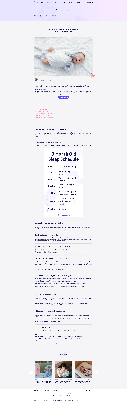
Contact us (35, 400)
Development (46, 400)
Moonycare (76, 92)
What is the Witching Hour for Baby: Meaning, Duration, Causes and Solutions (65, 400)
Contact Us (78, 2)
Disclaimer (59, 404)
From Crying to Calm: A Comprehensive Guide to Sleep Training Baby (64, 395)
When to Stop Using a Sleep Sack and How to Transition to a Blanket (83, 382)
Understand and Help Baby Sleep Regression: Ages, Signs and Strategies (64, 393)
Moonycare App (36, 393)
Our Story (70, 2)
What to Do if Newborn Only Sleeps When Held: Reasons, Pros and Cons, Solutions (63, 382)
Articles (63, 2)
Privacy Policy (67, 404)
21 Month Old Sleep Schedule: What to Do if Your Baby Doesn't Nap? (43, 382)
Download (56, 2)
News (44, 393)
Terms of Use (52, 404)
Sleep (44, 395)
